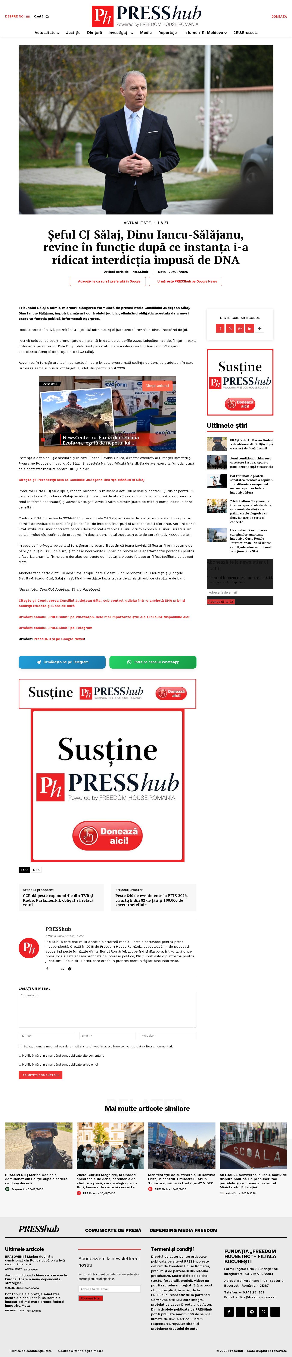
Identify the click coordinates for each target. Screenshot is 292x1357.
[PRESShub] (29, 948)
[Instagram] (54, 968)
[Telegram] (69, 968)
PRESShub (140, 272)
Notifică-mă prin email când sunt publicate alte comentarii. (63, 1055)
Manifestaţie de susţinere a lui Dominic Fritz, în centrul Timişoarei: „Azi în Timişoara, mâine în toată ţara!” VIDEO (181, 1179)
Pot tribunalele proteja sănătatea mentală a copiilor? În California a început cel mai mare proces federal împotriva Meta (251, 484)
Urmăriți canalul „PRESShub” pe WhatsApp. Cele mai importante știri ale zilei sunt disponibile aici (104, 617)
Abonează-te (218, 602)
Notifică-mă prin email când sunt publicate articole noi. (60, 1064)
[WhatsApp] (240, 328)
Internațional (15, 1310)
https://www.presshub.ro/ (64, 936)
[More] (259, 328)
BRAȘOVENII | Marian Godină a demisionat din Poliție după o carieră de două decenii (251, 444)
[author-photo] (8, 1189)
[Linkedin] (62, 968)
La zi (163, 223)
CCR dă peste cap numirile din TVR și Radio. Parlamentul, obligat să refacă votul (58, 900)
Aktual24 (231, 1193)
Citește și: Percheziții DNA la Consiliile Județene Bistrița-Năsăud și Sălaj (81, 480)
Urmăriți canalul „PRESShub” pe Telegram (55, 628)
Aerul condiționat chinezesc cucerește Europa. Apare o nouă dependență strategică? (251, 462)
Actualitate (137, 223)
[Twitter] (230, 328)
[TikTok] (77, 968)
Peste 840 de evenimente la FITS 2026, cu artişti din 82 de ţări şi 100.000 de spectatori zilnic (151, 900)
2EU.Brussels (14, 1287)
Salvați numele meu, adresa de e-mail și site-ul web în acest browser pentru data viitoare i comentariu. (99, 1046)
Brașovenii (18, 1189)
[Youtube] (84, 968)
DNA (36, 870)
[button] (42, 16)
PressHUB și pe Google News (59, 639)
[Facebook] (47, 968)
